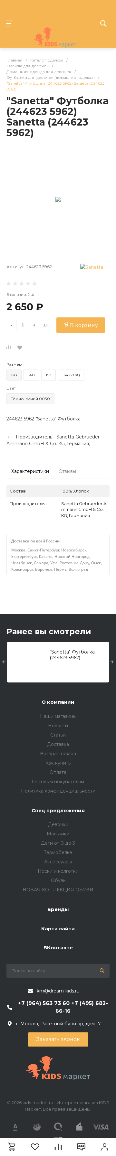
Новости (58, 725)
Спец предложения (58, 810)
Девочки (58, 824)
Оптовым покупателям (58, 782)
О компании (58, 702)
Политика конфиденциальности (58, 791)
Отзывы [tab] (67, 471)
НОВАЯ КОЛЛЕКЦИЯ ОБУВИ (58, 890)
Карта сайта (58, 929)
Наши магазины (58, 716)
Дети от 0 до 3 (58, 843)
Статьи (58, 735)
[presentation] (4, 662)
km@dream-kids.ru (58, 991)
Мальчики (58, 834)
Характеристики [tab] (30, 471)
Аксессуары (58, 862)
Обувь (58, 880)
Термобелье (58, 852)
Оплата (58, 772)
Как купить (58, 763)
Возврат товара (58, 754)
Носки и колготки (58, 871)
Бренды (58, 909)
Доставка (58, 744)
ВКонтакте (58, 948)
